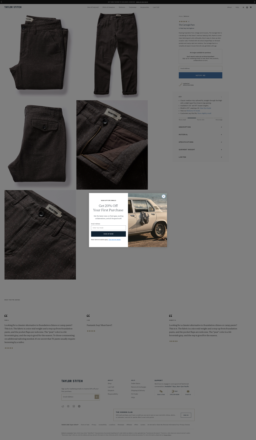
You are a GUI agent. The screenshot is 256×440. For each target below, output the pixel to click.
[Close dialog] (163, 196)
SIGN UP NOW (108, 234)
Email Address (95, 224)
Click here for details (114, 239)
